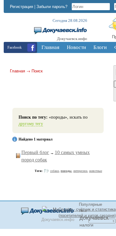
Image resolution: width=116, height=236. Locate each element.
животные (95, 171)
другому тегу (31, 123)
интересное (80, 171)
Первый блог (35, 152)
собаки (54, 171)
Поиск (37, 71)
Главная (17, 71)
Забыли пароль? (52, 6)
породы (66, 171)
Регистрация (21, 6)
